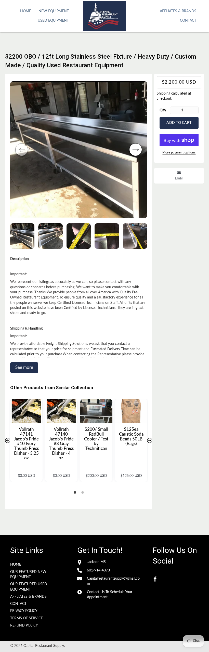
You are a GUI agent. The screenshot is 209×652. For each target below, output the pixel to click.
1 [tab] (74, 492)
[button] (135, 149)
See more (24, 367)
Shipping (163, 93)
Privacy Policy (23, 611)
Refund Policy (24, 625)
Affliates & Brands (28, 596)
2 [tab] (82, 492)
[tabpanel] (26, 440)
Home (15, 564)
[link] (26, 11)
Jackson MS (96, 562)
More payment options (178, 152)
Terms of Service (26, 618)
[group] (78, 149)
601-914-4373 (98, 570)
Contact (18, 604)
